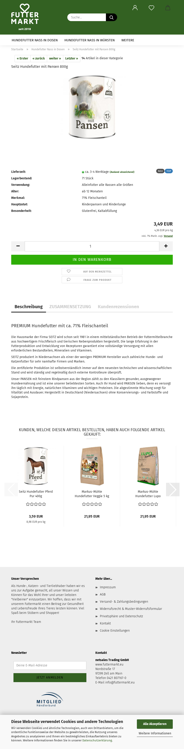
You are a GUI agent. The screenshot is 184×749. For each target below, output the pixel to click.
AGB (102, 594)
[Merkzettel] (151, 8)
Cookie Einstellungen (115, 631)
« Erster (22, 58)
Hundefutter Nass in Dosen (35, 40)
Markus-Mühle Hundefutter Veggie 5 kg (92, 494)
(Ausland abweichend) (122, 172)
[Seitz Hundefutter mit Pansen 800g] (92, 107)
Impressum (108, 587)
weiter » (55, 58)
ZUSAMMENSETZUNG (70, 306)
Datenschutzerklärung (97, 740)
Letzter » (71, 58)
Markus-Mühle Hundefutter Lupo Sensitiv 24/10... (148, 494)
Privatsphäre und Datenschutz (121, 616)
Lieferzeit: (18, 172)
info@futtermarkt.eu (120, 682)
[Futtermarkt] (26, 17)
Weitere (127, 40)
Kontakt (105, 623)
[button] (135, 8)
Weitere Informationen (155, 733)
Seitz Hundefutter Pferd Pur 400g (36, 494)
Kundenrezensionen (118, 306)
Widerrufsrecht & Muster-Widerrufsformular (131, 609)
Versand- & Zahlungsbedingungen (124, 602)
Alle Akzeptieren (154, 724)
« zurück (39, 58)
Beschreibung (29, 306)
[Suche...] (111, 17)
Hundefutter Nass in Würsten (89, 40)
